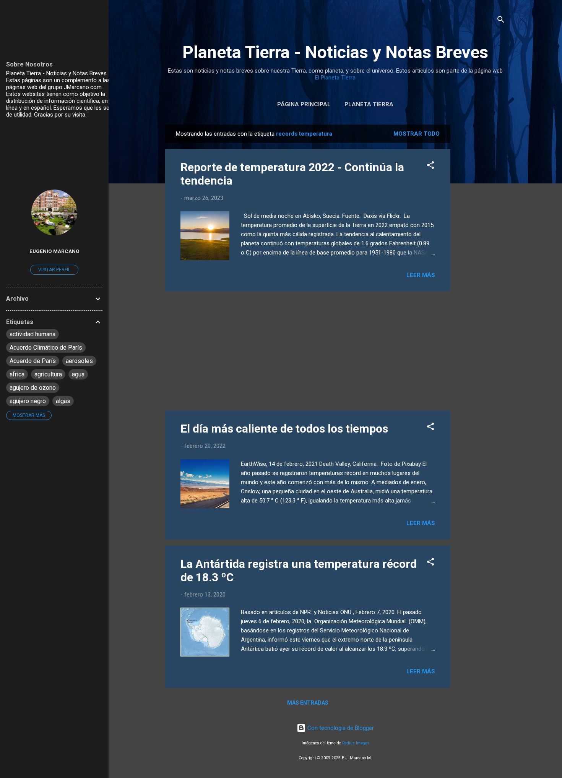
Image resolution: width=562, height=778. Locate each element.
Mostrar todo (416, 133)
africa (17, 374)
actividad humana (32, 334)
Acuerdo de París (33, 361)
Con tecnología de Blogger (340, 728)
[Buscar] (500, 20)
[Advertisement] (480, 239)
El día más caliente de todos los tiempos (284, 428)
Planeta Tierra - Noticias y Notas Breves (335, 52)
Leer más (420, 275)
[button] (430, 166)
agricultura (48, 374)
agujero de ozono (33, 387)
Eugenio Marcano (54, 251)
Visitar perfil (54, 269)
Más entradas (307, 703)
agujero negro (28, 401)
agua (78, 374)
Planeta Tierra (368, 104)
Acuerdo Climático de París (46, 347)
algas (63, 401)
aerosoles (79, 361)
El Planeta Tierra (335, 77)
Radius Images (355, 743)
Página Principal (304, 104)
